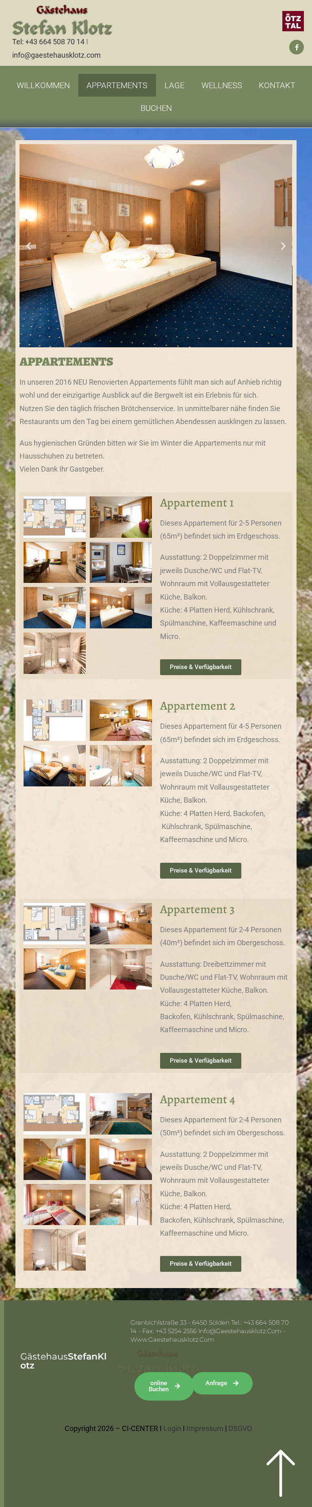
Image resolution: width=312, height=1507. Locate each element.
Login (172, 1428)
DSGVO (240, 1428)
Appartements (117, 85)
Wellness (222, 85)
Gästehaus (63, 1361)
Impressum (204, 1428)
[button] (29, 245)
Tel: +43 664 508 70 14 (48, 41)
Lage (174, 85)
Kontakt (277, 85)
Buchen (156, 108)
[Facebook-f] (296, 47)
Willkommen (43, 85)
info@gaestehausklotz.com (56, 55)
